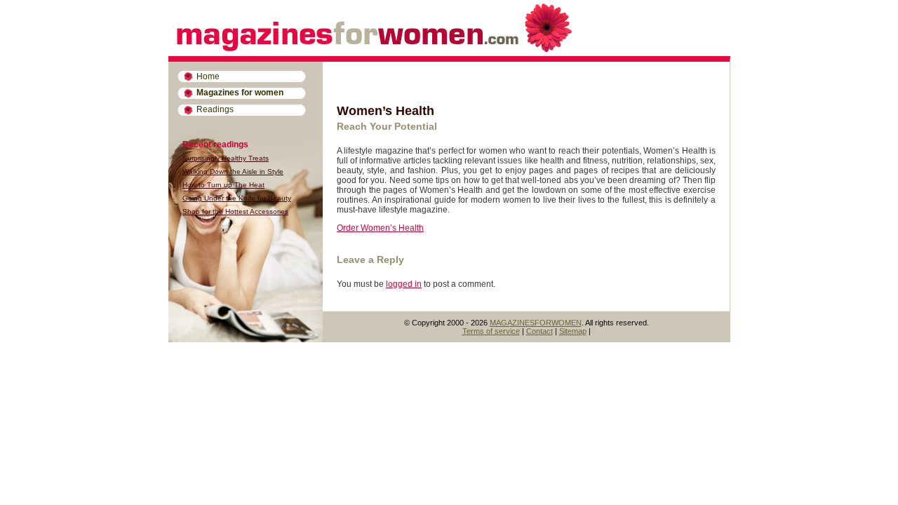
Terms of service (491, 331)
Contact (539, 331)
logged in (404, 284)
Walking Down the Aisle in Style (232, 171)
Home (208, 76)
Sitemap (573, 331)
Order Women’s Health (380, 228)
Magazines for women (239, 92)
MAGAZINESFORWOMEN (536, 322)
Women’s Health (385, 111)
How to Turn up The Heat (223, 185)
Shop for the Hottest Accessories (235, 211)
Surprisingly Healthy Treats (225, 158)
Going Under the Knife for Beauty (236, 198)
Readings (215, 109)
